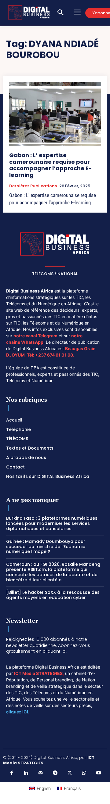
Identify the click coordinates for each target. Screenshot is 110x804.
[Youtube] (99, 773)
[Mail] (40, 773)
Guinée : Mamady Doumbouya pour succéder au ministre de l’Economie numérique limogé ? (45, 546)
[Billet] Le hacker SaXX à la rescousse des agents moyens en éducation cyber (53, 595)
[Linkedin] (26, 773)
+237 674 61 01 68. (54, 354)
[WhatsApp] (84, 773)
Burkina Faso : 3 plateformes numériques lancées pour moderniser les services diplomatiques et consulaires (51, 523)
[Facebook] (11, 773)
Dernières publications (33, 186)
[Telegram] (55, 773)
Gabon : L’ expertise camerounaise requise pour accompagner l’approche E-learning (50, 165)
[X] (69, 773)
